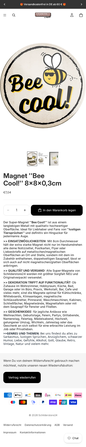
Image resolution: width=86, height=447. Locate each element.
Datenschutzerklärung (38, 424)
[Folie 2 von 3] (43, 159)
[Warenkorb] (81, 15)
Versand (68, 424)
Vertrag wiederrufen (22, 377)
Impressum (9, 432)
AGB (57, 424)
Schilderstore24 (47, 415)
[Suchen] (13, 15)
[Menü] (5, 15)
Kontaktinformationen (33, 432)
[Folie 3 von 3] (53, 159)
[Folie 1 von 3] (32, 159)
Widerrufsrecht (12, 424)
